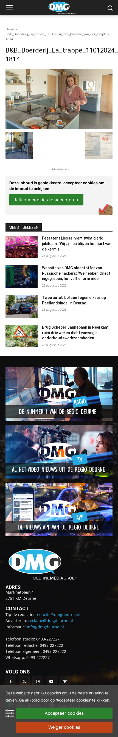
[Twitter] (24, 681)
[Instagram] (37, 681)
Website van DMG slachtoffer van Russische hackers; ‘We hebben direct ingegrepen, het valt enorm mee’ (76, 273)
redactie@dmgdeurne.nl (57, 614)
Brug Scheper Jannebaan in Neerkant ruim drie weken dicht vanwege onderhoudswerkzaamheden (75, 332)
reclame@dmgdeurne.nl (50, 620)
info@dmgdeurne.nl (45, 626)
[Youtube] (51, 681)
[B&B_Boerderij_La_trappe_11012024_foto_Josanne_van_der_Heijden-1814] (59, 99)
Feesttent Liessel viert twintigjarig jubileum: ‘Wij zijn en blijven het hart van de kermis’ (76, 243)
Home (10, 29)
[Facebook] (10, 681)
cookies (54, 693)
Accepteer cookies (64, 713)
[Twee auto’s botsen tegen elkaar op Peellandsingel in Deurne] (21, 306)
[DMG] (67, 7)
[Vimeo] (65, 681)
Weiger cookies (64, 727)
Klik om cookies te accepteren (46, 199)
